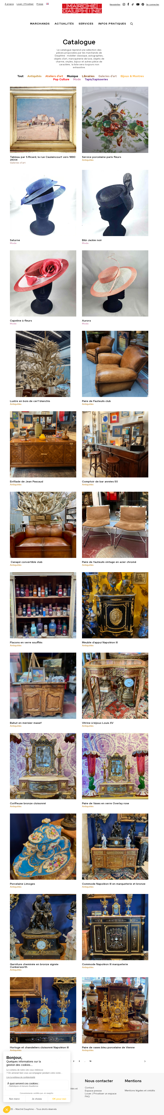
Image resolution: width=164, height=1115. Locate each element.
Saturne (15, 240)
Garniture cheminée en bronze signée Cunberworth (34, 965)
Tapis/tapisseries (96, 79)
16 (90, 1061)
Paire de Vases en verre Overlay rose (105, 803)
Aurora (86, 320)
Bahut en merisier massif (26, 722)
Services (86, 23)
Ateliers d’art (54, 76)
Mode (77, 79)
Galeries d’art (107, 76)
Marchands (40, 23)
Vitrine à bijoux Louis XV (97, 722)
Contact (89, 1087)
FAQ (87, 1096)
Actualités (64, 23)
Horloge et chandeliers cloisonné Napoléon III (39, 1047)
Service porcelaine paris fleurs (101, 157)
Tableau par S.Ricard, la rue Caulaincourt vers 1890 (42, 157)
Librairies (88, 76)
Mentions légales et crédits (140, 1090)
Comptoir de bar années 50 (100, 481)
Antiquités (34, 76)
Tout (20, 76)
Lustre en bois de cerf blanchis (30, 401)
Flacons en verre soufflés (26, 642)
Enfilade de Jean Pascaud (26, 481)
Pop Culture (61, 79)
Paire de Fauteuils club (96, 401)
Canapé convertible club (26, 562)
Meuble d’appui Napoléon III (100, 642)
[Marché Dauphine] (82, 8)
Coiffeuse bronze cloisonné (28, 803)
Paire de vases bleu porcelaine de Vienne (108, 1047)
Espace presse (93, 1090)
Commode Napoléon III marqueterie (105, 964)
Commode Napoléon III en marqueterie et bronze (113, 883)
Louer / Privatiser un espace (100, 1093)
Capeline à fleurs (21, 320)
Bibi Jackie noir (92, 240)
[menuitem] (9, 4)
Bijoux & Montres (132, 76)
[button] (115, 4)
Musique (72, 76)
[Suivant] (144, 1062)
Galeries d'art (17, 162)
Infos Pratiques (112, 23)
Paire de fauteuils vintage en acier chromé (109, 562)
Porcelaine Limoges (22, 883)
